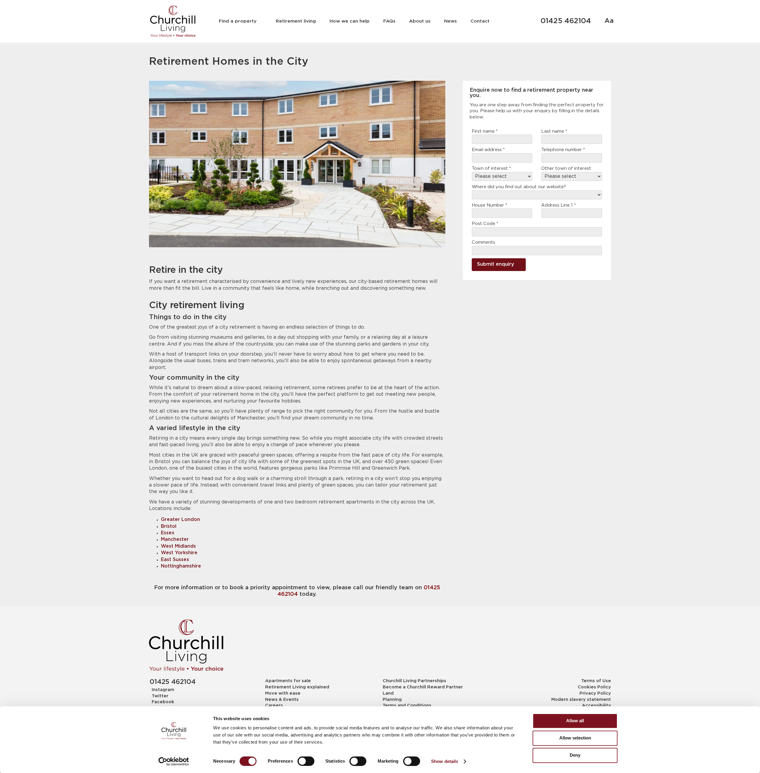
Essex (167, 533)
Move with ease (282, 693)
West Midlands (178, 546)
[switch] (305, 761)
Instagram (163, 690)
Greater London (180, 519)
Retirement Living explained (297, 687)
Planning (392, 699)
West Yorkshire (179, 553)
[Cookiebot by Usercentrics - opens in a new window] (174, 761)
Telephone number (563, 150)
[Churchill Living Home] (172, 21)
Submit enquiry (495, 264)
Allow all (575, 720)
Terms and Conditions (407, 705)
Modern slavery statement (581, 699)
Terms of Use (596, 681)
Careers (274, 705)
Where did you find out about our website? (519, 187)
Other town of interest (566, 168)
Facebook (163, 702)
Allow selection (575, 737)
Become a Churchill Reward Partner (423, 687)
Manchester (175, 539)
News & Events (282, 699)
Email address (488, 150)
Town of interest (491, 168)
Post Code (485, 224)
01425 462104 (566, 21)
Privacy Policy (595, 693)
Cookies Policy (594, 687)
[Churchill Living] (186, 645)
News (450, 21)
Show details (444, 761)
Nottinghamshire (181, 566)
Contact (480, 21)
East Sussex (175, 559)
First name (485, 131)
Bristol (168, 526)
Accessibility (596, 705)
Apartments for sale (288, 681)
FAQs (389, 21)
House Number (489, 205)
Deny (575, 755)
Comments (483, 242)
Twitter (160, 696)
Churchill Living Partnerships (414, 681)
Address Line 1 (558, 205)
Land (388, 693)
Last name (554, 131)
